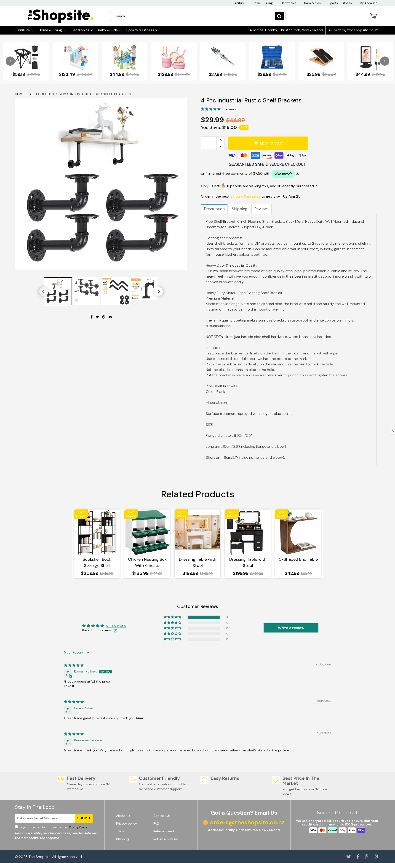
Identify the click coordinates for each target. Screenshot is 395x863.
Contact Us (162, 816)
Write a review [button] (291, 627)
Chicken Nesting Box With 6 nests (147, 562)
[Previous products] (10, 61)
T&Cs (120, 831)
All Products (41, 94)
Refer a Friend (163, 831)
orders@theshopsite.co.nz (355, 30)
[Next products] (384, 61)
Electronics (288, 3)
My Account (368, 3)
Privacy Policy (77, 827)
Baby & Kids (312, 3)
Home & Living (263, 3)
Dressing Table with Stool (197, 562)
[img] (74, 665)
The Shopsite (40, 856)
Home (20, 94)
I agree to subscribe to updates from (53, 827)
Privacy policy (126, 823)
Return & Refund (165, 839)
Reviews (261, 208)
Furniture (238, 3)
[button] (211, 109)
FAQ (156, 823)
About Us (123, 816)
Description (214, 208)
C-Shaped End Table (298, 559)
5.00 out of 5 (116, 626)
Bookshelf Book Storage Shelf (97, 562)
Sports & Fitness (340, 3)
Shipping (239, 208)
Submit (84, 818)
